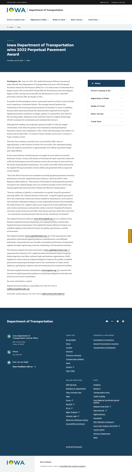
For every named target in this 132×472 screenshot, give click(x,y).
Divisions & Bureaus (73, 355)
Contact (69, 348)
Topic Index (70, 371)
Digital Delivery (99, 414)
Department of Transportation (46, 10)
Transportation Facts (101, 392)
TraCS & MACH (98, 430)
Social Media (71, 340)
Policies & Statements (101, 434)
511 (68, 408)
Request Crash (101, 406)
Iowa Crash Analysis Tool (105, 426)
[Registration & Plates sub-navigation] (48, 20)
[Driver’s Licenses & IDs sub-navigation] (26, 20)
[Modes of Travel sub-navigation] (66, 20)
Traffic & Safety (99, 396)
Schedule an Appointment (76, 389)
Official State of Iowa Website (17, 2)
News (19, 27)
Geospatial (97, 418)
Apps (68, 396)
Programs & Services (118, 2)
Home (11, 27)
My (69, 404)
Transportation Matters (75, 359)
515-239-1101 (17, 355)
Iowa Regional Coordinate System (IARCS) (106, 401)
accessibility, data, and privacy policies (72, 466)
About (68, 344)
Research (96, 389)
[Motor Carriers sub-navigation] (83, 20)
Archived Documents (74, 447)
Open (99, 410)
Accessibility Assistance (75, 424)
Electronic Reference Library (77, 420)
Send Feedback (46, 462)
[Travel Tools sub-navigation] (98, 20)
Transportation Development (104, 348)
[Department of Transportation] (16, 10)
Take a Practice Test (73, 392)
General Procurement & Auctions (106, 344)
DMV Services (71, 385)
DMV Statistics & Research (103, 422)
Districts (69, 351)
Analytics (97, 385)
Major (71, 412)
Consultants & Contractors (103, 340)
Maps (95, 438)
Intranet (71, 416)
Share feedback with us (23, 367)
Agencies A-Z (104, 2)
